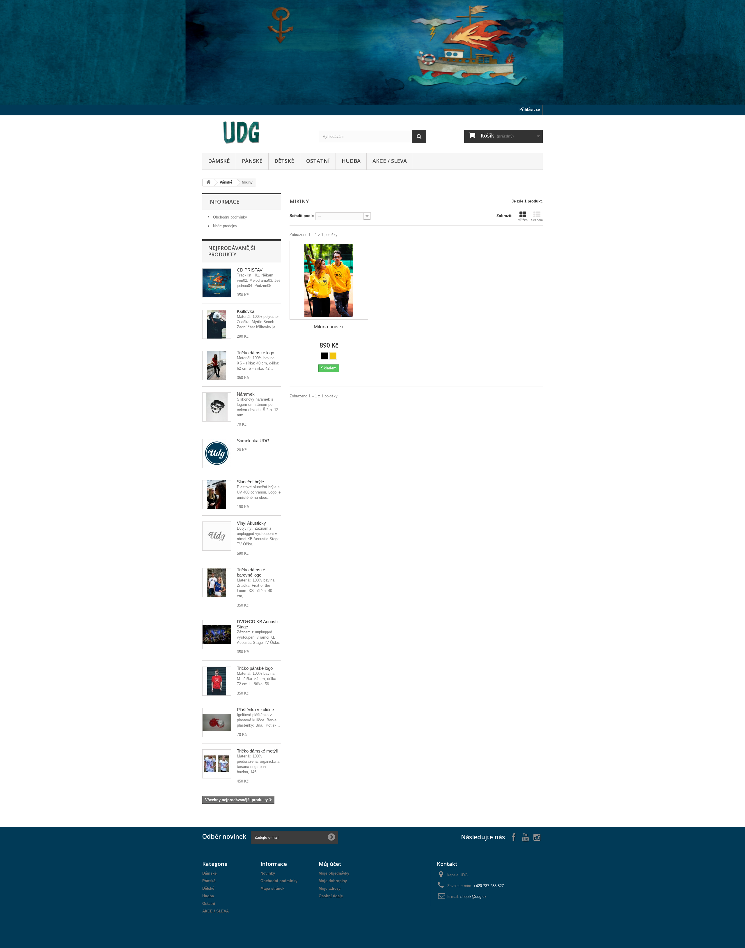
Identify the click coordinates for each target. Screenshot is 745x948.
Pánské (252, 160)
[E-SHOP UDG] (256, 132)
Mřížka (523, 220)
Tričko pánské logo (255, 668)
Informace (224, 201)
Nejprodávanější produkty (232, 251)
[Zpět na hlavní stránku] (208, 182)
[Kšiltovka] (216, 324)
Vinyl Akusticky (251, 523)
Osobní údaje (331, 896)
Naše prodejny (224, 226)
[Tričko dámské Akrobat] (216, 365)
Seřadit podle (302, 216)
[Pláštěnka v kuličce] (216, 722)
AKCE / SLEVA (389, 160)
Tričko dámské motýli (257, 750)
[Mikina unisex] (328, 280)
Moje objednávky (334, 873)
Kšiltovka (245, 311)
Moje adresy (329, 888)
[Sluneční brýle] (216, 494)
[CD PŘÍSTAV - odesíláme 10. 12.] (216, 282)
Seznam (537, 220)
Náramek (246, 394)
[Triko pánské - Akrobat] (216, 681)
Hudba (351, 160)
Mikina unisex (329, 326)
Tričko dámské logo (255, 352)
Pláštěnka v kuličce (255, 709)
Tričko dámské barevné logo (251, 572)
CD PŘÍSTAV (249, 269)
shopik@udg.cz (473, 896)
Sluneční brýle (250, 481)
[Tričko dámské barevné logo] (216, 582)
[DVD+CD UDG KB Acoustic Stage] (216, 634)
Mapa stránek (272, 888)
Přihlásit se (529, 109)
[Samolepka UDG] (216, 453)
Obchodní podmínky (229, 217)
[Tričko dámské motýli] (216, 763)
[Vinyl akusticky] (216, 536)
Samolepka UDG (253, 440)
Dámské (219, 160)
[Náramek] (216, 407)
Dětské (284, 160)
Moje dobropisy (333, 881)
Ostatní (318, 160)
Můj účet (330, 863)
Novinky (267, 873)
